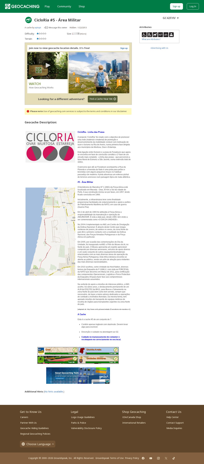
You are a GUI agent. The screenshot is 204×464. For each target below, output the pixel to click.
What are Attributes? (151, 39)
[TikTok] (174, 458)
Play (47, 6)
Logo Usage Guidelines (83, 417)
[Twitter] (166, 458)
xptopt (38, 27)
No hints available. (53, 391)
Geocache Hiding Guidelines (34, 428)
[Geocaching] (22, 6)
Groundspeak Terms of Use (109, 458)
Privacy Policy (132, 458)
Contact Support (175, 422)
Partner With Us (28, 422)
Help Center (172, 417)
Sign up (176, 6)
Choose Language (38, 444)
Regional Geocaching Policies (35, 433)
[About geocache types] (28, 20)
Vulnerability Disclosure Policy (86, 428)
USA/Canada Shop (131, 417)
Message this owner (58, 27)
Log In (192, 6)
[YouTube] (151, 458)
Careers (24, 417)
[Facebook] (143, 458)
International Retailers (134, 422)
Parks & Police (78, 422)
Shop (82, 6)
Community (64, 6)
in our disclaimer (118, 111)
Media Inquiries (174, 428)
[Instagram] (158, 458)
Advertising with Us (159, 48)
